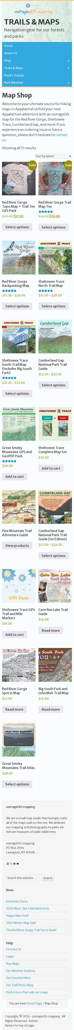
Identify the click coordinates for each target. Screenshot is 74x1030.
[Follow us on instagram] (7, 863)
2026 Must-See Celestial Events (27, 908)
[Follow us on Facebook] (14, 863)
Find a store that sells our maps (27, 992)
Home (8, 46)
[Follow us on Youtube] (17, 863)
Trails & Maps (31, 22)
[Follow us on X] (11, 863)
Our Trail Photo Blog (19, 985)
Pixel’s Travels (14, 75)
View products (17, 546)
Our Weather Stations (20, 971)
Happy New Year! (17, 916)
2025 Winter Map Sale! (21, 923)
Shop (6, 61)
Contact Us (13, 949)
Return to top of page (19, 1025)
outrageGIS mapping (46, 1016)
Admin (33, 1021)
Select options (17, 227)
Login (10, 956)
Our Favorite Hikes (18, 978)
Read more (51, 630)
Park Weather (12, 83)
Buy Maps (13, 964)
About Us (10, 53)
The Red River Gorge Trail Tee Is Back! (31, 930)
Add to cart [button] (14, 477)
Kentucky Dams (17, 901)
